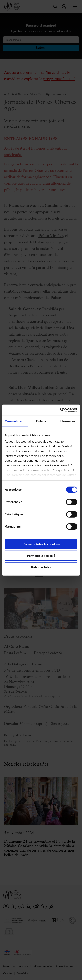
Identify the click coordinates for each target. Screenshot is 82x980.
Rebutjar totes (41, 567)
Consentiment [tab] (14, 421)
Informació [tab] (67, 421)
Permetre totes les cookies (41, 544)
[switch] (71, 502)
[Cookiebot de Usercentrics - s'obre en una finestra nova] (60, 410)
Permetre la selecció (41, 555)
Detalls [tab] (41, 421)
